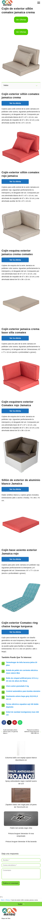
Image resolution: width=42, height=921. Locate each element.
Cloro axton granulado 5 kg (17, 686)
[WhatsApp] (20, 722)
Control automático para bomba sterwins (23, 691)
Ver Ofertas (21, 20)
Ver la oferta (15, 103)
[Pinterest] (14, 722)
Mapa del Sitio (6, 918)
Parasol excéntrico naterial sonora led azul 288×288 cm (31, 731)
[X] (9, 722)
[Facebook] (4, 722)
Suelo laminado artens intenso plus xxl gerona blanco (10, 731)
